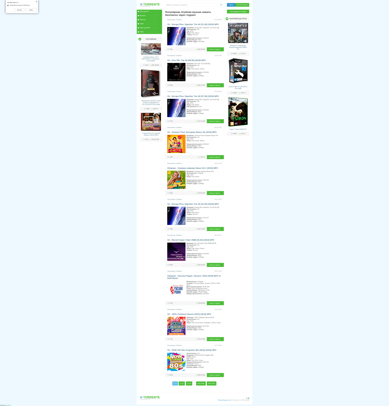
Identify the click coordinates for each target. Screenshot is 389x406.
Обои (142, 32)
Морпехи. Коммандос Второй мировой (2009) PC (238, 47)
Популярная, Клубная (174, 19)
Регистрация (243, 5)
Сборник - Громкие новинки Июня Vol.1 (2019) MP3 (192, 168)
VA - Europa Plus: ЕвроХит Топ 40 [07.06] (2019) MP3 (193, 96)
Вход (231, 5)
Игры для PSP (145, 28)
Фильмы (143, 19)
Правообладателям (224, 400)
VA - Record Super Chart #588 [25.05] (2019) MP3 (190, 240)
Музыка (142, 15)
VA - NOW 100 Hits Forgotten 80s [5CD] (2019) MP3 (191, 350)
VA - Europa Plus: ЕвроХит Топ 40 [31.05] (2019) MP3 (193, 204)
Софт (142, 23)
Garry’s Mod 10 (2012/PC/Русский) (238, 87)
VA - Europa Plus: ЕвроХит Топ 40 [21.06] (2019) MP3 (193, 24)
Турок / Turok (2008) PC (238, 129)
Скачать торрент (214, 49)
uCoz (9, 405)
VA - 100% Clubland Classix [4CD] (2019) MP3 (189, 314)
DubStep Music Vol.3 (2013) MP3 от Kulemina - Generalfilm (151, 59)
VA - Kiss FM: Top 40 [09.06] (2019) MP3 (186, 60)
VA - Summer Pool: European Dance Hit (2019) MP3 (191, 132)
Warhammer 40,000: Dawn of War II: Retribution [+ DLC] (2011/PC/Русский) (151, 102)
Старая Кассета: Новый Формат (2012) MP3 (151, 134)
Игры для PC (144, 11)
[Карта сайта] (248, 398)
